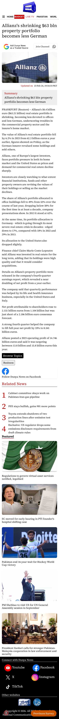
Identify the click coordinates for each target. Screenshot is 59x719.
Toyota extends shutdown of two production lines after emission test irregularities (29, 417)
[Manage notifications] (6, 712)
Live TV (30, 16)
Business (8, 362)
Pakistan (42, 16)
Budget (19, 16)
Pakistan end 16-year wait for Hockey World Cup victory (28, 563)
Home (10, 16)
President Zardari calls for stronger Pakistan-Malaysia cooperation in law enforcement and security (29, 651)
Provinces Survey (43, 713)
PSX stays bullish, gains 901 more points (32, 406)
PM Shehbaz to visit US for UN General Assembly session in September (25, 606)
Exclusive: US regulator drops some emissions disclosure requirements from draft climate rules (32, 428)
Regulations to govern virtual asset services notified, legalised (27, 477)
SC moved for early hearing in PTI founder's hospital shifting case (28, 520)
